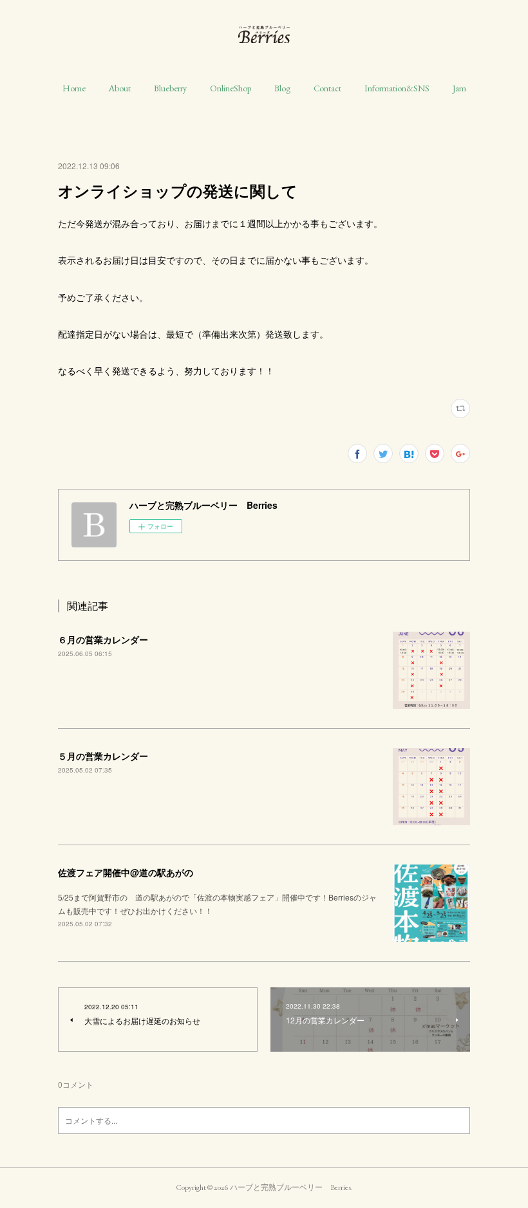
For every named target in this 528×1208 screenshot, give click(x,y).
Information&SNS (396, 88)
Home (74, 88)
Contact (327, 88)
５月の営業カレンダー (103, 755)
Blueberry (170, 88)
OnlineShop (230, 88)
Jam (459, 88)
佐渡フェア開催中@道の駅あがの (125, 872)
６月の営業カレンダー (103, 639)
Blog (282, 88)
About (120, 88)
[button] (74, 88)
